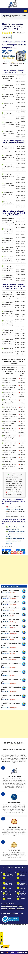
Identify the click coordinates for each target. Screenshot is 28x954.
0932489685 (5, 667)
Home (3, 15)
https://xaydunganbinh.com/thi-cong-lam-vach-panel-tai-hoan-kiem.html (15, 534)
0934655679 (5, 699)
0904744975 (5, 604)
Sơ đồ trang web (11, 908)
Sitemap (20, 906)
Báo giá (15, 906)
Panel (7, 15)
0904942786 (5, 647)
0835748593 (5, 639)
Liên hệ (10, 906)
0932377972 (5, 598)
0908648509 (5, 683)
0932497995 (5, 627)
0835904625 (5, 610)
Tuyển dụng (4, 908)
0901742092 (5, 616)
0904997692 (5, 653)
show (9, 37)
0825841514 (5, 592)
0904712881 (5, 691)
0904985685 (5, 707)
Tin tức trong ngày (20, 908)
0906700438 (5, 675)
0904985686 (8, 888)
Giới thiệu (4, 906)
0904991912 (5, 622)
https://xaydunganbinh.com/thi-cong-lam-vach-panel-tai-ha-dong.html (15, 541)
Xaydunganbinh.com (18, 509)
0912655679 (5, 633)
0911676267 (22, 888)
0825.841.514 (11, 492)
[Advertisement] (14, 570)
